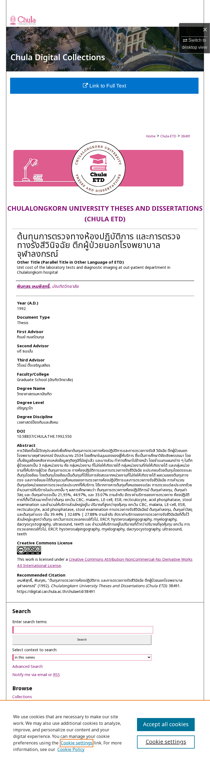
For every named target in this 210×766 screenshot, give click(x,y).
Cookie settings (76, 743)
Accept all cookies (166, 724)
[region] (105, 733)
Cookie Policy (70, 749)
